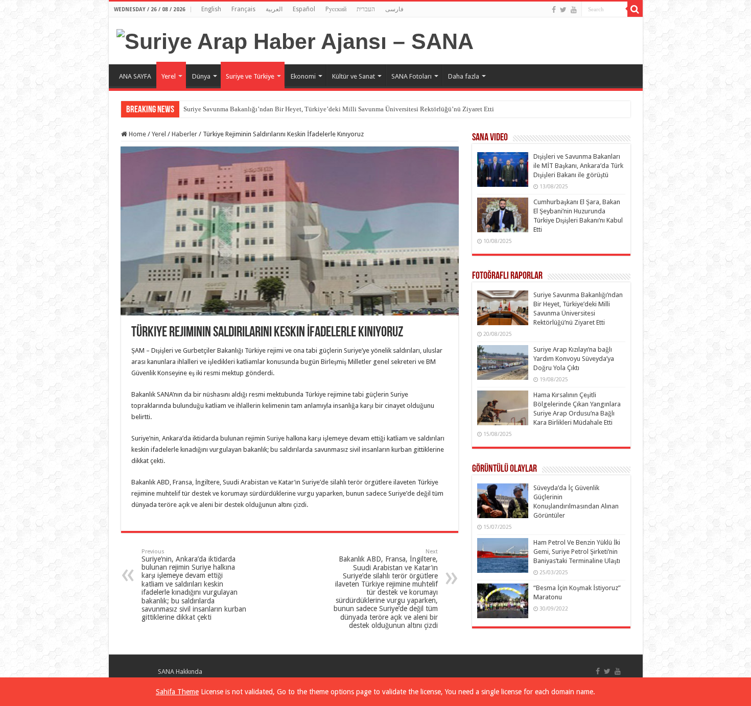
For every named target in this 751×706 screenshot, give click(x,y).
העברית (366, 9)
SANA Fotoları (411, 76)
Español (304, 9)
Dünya (201, 76)
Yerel (168, 76)
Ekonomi (303, 76)
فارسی (394, 9)
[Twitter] (563, 10)
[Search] (635, 9)
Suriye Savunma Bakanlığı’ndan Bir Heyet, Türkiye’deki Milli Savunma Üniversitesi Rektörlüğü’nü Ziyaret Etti (338, 109)
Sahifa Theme (177, 692)
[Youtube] (574, 10)
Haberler (184, 134)
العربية (274, 9)
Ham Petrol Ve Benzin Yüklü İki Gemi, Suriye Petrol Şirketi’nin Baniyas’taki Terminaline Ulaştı (576, 552)
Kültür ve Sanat (353, 76)
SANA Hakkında (180, 671)
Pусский (335, 9)
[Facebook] (554, 10)
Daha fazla (463, 76)
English (211, 9)
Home (136, 134)
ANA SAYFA (135, 76)
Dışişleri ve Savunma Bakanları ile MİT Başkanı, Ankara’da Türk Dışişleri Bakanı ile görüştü (578, 166)
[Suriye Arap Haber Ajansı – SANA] (295, 40)
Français (243, 9)
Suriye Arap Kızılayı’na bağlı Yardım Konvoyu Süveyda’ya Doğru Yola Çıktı (573, 359)
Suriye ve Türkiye (250, 76)
